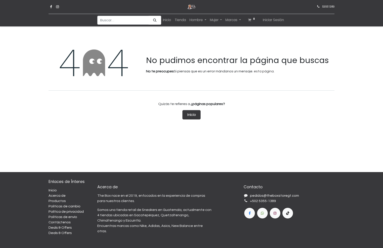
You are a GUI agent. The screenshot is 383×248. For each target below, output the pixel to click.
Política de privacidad (66, 211)
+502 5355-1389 (263, 201)
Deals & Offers (60, 227)
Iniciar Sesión (273, 20)
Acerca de (57, 195)
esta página (264, 71)
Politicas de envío (63, 217)
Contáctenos (60, 222)
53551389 (328, 6)
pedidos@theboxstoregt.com (274, 195)
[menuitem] (167, 20)
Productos (57, 201)
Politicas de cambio (64, 206)
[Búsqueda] (155, 20)
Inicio (191, 114)
